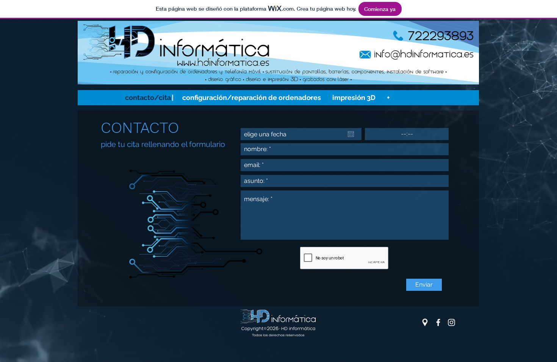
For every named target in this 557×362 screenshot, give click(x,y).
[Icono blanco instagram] (451, 322)
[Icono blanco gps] (425, 322)
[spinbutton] (407, 134)
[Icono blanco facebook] (438, 322)
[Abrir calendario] (351, 134)
